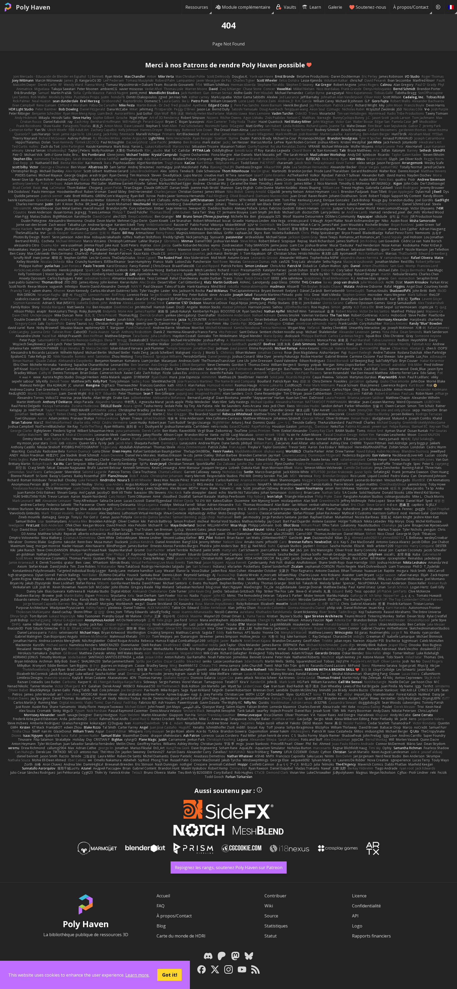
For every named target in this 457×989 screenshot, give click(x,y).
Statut (270, 936)
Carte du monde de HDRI (181, 936)
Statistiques (276, 926)
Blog (161, 926)
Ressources (196, 7)
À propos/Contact (410, 7)
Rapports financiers (371, 936)
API (355, 916)
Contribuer (275, 896)
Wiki (268, 906)
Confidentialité (366, 906)
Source (271, 916)
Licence (359, 896)
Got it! (169, 975)
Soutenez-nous (371, 7)
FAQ (160, 906)
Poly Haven (33, 7)
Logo (357, 926)
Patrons (195, 64)
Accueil (163, 896)
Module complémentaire (246, 7)
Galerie (335, 7)
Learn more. (137, 975)
